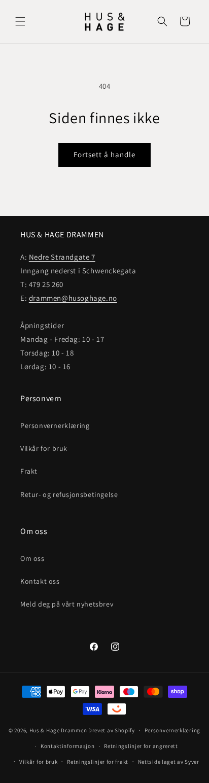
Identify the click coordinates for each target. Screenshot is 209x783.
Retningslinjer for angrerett (141, 746)
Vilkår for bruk (43, 448)
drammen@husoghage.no (73, 298)
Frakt (29, 471)
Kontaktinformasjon (68, 746)
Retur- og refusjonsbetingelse (69, 494)
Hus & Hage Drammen (58, 730)
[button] (20, 21)
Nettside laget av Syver (168, 761)
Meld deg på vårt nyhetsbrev (66, 604)
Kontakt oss (40, 581)
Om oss (32, 558)
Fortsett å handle (104, 154)
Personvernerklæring (54, 425)
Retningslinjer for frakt (97, 761)
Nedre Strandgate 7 (62, 257)
